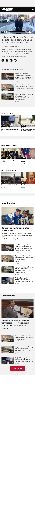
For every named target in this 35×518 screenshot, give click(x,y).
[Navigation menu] (33, 9)
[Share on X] (2, 60)
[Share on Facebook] (7, 60)
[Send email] (15, 60)
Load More (17, 369)
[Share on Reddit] (11, 60)
